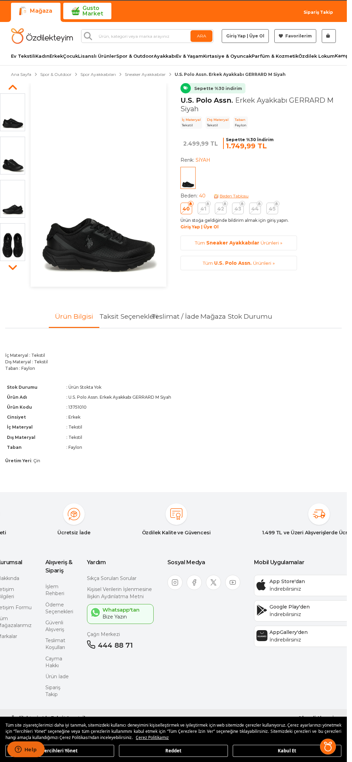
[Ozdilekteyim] (42, 36)
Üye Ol (256, 35)
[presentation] (173, 404)
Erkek (56, 56)
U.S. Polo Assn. (207, 100)
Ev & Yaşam (189, 56)
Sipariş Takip (318, 12)
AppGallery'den (289, 632)
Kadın (42, 56)
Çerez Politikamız (152, 737)
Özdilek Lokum (316, 56)
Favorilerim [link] (298, 35)
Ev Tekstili (23, 56)
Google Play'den (290, 607)
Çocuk (70, 56)
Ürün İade (57, 676)
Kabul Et (287, 750)
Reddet (173, 750)
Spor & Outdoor (135, 56)
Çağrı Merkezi (103, 634)
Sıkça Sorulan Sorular (111, 578)
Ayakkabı (165, 56)
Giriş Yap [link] (236, 35)
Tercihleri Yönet (60, 750)
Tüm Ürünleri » (238, 243)
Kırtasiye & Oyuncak (227, 56)
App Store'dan (287, 581)
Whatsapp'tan (121, 609)
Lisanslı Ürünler (97, 56)
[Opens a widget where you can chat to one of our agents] (26, 750)
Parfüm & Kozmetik (275, 56)
